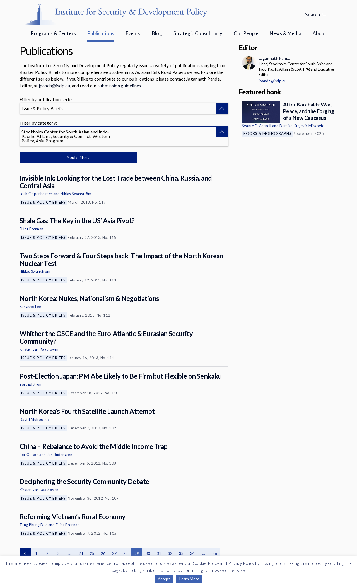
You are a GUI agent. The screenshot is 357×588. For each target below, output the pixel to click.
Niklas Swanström (76, 193)
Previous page (25, 553)
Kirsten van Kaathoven (39, 349)
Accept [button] (164, 579)
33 (181, 553)
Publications (100, 33)
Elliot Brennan (32, 229)
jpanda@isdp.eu (54, 85)
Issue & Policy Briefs (43, 202)
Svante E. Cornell (256, 125)
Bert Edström (31, 384)
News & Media (285, 33)
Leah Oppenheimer (36, 193)
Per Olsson (29, 454)
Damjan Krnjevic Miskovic (301, 125)
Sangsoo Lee (30, 306)
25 (92, 553)
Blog (157, 33)
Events (133, 33)
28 (125, 553)
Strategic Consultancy (197, 33)
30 (148, 553)
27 (114, 553)
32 (170, 553)
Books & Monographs (267, 133)
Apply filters (78, 157)
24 (81, 553)
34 (192, 553)
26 (103, 553)
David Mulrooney (35, 419)
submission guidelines (119, 85)
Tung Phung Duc (33, 525)
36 (215, 553)
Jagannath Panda (274, 58)
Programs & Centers (53, 33)
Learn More (189, 579)
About (319, 33)
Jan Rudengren (59, 454)
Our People (246, 33)
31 (159, 553)
